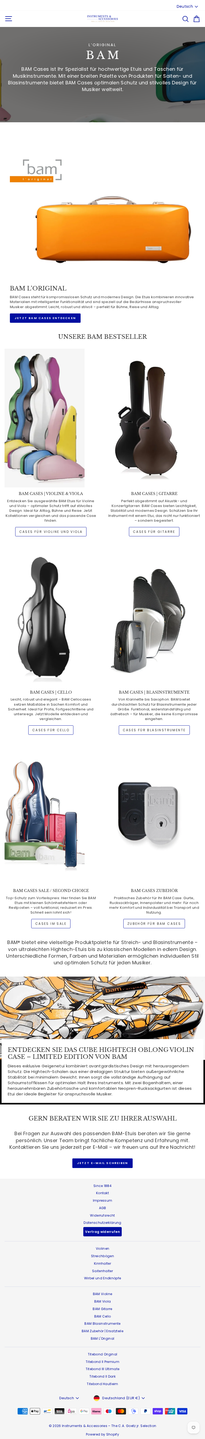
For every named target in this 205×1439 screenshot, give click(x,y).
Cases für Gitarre (154, 531)
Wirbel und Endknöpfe (102, 1278)
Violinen (102, 1248)
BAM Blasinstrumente (102, 1323)
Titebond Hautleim (102, 1384)
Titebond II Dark (102, 1376)
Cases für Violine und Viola (51, 531)
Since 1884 (102, 1186)
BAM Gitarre (102, 1309)
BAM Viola (102, 1301)
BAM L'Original (103, 1338)
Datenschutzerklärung (102, 1222)
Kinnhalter (102, 1263)
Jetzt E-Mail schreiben (102, 1163)
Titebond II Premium (102, 1361)
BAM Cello (102, 1316)
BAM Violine (102, 1294)
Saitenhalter (102, 1271)
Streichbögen (102, 1256)
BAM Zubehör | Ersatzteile (102, 1331)
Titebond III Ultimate (103, 1369)
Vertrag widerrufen (102, 1231)
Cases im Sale (50, 923)
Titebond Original (102, 1354)
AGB (102, 1208)
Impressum (102, 1200)
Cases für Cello (50, 730)
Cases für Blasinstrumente (154, 730)
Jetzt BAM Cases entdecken (45, 318)
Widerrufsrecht (102, 1215)
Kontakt (102, 1193)
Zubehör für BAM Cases (154, 923)
